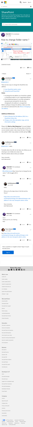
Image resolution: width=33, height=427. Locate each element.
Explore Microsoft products (7, 291)
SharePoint (5, 6)
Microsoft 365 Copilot (6, 364)
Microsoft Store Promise (6, 315)
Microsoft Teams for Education (7, 330)
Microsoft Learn (5, 378)
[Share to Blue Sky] (19, 269)
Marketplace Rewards (6, 388)
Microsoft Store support (6, 306)
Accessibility (4, 413)
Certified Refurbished (6, 313)
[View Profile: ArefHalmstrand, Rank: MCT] (3, 143)
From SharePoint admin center (13, 89)
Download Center (5, 303)
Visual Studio (4, 391)
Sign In (29, 2)
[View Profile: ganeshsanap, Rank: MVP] (3, 78)
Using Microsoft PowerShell (12, 91)
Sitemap (3, 421)
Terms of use (4, 423)
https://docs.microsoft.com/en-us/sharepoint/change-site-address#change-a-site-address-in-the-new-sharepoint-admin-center (17, 198)
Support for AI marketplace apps (8, 381)
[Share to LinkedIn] (9, 269)
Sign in (8, 252)
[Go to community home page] (5, 2)
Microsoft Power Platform (6, 359)
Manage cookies (23, 421)
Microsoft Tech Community (7, 383)
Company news (4, 403)
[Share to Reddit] (16, 269)
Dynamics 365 (4, 354)
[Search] (21, 2)
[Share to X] (14, 269)
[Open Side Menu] (2, 2)
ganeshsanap (8, 78)
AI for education (5, 342)
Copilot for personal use (6, 286)
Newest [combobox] (28, 73)
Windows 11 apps (5, 293)
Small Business (4, 366)
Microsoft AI (4, 349)
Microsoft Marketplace (6, 386)
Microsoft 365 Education (6, 332)
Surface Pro (4, 276)
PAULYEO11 (9, 34)
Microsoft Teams (5, 362)
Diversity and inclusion (6, 410)
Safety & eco (17, 423)
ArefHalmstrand (9, 142)
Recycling (23, 423)
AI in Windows (4, 289)
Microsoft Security (5, 352)
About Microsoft (5, 400)
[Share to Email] (24, 269)
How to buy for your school (7, 335)
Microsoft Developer (5, 376)
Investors (3, 408)
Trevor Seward (9, 229)
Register (25, 2)
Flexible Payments (5, 318)
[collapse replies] (16, 77)
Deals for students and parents (7, 340)
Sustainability (4, 415)
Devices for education (6, 327)
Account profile (4, 301)
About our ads (4, 424)
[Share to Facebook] (11, 269)
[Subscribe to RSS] (21, 269)
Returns (3, 308)
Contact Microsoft (10, 421)
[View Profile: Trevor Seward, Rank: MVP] (3, 229)
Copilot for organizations (6, 284)
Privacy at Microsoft (5, 405)
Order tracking (4, 310)
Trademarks (10, 423)
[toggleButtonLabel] (31, 6)
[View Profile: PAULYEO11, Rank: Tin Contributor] (3, 35)
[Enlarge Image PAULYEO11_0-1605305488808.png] (16, 51)
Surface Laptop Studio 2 (6, 281)
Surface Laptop (4, 279)
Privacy (16, 421)
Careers (3, 398)
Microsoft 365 (4, 357)
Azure (3, 374)
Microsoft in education (6, 325)
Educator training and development (8, 337)
